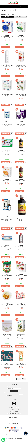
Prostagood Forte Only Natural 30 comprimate (7, 152)
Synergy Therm (7, 64)
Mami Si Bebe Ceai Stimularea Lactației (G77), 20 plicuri (21, 305)
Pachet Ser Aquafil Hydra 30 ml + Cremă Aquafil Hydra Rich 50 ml (7, 365)
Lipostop (21, 64)
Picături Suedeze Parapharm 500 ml (21, 247)
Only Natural (7, 150)
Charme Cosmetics (7, 334)
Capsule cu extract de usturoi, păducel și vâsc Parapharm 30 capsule (21, 95)
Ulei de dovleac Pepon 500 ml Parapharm (21, 181)
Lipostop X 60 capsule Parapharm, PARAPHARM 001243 (21, 66)
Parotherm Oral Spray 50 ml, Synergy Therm (7, 66)
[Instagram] (15, 403)
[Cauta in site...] (26, 6)
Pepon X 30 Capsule (7, 180)
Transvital (21, 363)
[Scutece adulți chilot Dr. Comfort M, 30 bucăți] (7, 114)
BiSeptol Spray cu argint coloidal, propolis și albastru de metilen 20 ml (7, 218)
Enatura (7, 303)
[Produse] (2, 7)
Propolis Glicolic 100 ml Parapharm (21, 218)
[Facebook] (13, 403)
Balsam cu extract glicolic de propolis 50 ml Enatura (7, 305)
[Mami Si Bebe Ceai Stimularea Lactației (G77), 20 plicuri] (21, 295)
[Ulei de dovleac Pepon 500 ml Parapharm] (21, 171)
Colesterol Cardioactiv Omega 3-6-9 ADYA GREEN (21, 336)
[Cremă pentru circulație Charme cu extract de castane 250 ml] (7, 325)
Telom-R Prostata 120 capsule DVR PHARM (21, 123)
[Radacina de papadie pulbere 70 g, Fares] (7, 266)
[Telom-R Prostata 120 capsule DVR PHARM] (21, 114)
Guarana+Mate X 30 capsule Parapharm (21, 276)
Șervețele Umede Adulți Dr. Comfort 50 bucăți (7, 247)
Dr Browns (7, 121)
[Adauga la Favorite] (11, 47)
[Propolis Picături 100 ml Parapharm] (21, 143)
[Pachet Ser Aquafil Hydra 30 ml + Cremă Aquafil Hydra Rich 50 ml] (7, 355)
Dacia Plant (7, 216)
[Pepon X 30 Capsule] (7, 171)
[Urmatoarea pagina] (25, 379)
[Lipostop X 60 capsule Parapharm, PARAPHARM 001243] (21, 56)
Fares (7, 274)
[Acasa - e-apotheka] (14, 2)
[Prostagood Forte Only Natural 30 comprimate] (7, 143)
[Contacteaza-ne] (20, 6)
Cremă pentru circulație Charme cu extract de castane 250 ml (7, 336)
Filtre (8, 16)
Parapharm (7, 35)
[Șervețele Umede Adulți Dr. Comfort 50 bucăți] (7, 238)
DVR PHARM (21, 121)
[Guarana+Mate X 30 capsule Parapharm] (21, 266)
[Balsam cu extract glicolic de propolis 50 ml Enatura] (7, 295)
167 (23, 378)
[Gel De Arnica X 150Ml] (21, 355)
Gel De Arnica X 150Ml (21, 364)
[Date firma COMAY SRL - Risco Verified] (14, 438)
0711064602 (15, 411)
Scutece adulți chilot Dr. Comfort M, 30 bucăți (7, 123)
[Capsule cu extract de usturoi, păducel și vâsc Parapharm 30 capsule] (21, 85)
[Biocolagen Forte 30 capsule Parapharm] (7, 85)
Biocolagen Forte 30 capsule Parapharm (7, 95)
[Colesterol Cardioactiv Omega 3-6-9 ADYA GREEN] (21, 325)
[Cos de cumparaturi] (23, 6)
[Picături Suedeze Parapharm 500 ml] (21, 238)
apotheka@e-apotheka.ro (15, 413)
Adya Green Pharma (21, 334)
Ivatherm (7, 363)
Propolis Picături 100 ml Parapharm (21, 152)
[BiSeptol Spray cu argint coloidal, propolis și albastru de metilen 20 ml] (7, 204)
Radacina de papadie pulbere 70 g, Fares (7, 276)
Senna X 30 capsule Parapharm (21, 37)
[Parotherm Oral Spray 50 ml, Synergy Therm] (7, 56)
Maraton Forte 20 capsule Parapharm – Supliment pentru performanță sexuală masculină (7, 37)
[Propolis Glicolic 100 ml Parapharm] (21, 204)
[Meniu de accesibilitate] (26, 433)
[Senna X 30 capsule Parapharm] (21, 26)
